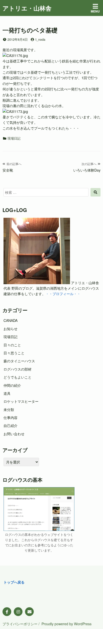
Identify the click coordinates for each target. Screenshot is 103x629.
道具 (7, 393)
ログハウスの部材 (18, 369)
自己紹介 (11, 425)
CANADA (11, 320)
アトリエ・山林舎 (27, 8)
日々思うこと (14, 352)
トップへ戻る (14, 582)
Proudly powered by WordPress (67, 623)
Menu (95, 11)
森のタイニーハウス (19, 360)
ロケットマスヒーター (21, 401)
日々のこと (12, 344)
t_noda (40, 39)
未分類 (9, 409)
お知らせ (11, 328)
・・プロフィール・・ (63, 293)
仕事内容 (11, 417)
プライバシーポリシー (20, 623)
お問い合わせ (14, 433)
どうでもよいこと (18, 377)
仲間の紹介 (12, 385)
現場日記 (14, 138)
